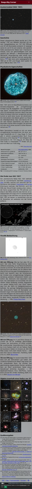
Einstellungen (23, 485)
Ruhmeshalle (14, 480)
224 (15, 101)
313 (18, 62)
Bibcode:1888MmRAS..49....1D (9, 469)
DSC (3, 480)
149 (4, 231)
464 (6, 58)
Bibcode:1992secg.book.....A (19, 451)
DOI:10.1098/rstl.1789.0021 (9, 476)
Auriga (29, 184)
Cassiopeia (20, 184)
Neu (7, 480)
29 (20, 336)
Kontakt (23, 480)
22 (20, 141)
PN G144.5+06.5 (23, 149)
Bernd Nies (14, 354)
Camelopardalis (5, 204)
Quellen (22, 483)
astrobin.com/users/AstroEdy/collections (16, 445)
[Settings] (28, 481)
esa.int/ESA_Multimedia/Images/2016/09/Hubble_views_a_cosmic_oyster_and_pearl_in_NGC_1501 (16, 461)
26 (9, 127)
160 (6, 231)
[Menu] (29, 2)
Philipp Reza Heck (27, 146)
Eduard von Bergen (14, 336)
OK (5, 486)
